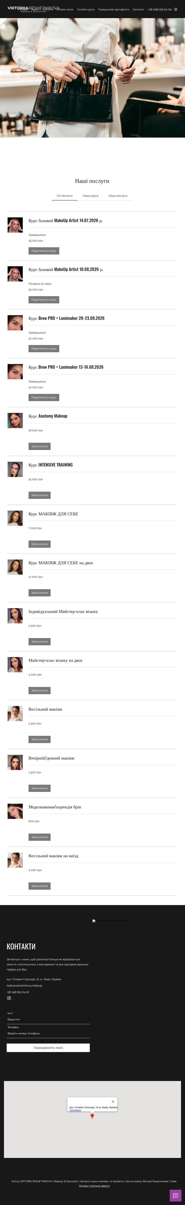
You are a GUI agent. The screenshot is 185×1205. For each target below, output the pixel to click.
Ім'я (10, 1013)
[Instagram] (175, 9)
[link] (65, 195)
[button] (44, 251)
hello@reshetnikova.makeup (24, 985)
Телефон (13, 1027)
